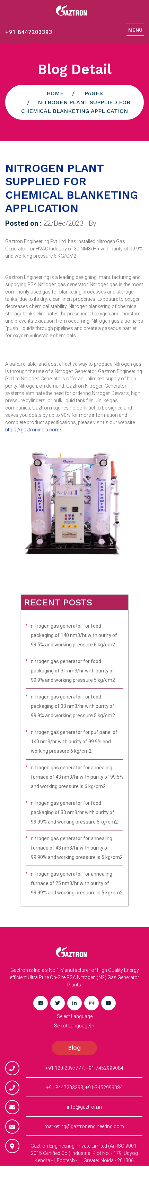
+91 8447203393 (28, 32)
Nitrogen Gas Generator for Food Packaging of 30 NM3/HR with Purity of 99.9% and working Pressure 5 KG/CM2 (73, 706)
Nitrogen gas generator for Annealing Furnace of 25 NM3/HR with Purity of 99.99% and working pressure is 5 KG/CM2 (77, 883)
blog (74, 1048)
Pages (94, 93)
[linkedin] (74, 1003)
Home (55, 93)
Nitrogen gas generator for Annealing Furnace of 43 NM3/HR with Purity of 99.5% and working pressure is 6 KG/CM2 (77, 777)
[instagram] (91, 1003)
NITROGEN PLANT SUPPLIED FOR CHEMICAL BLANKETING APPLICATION (71, 188)
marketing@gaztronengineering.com (84, 1126)
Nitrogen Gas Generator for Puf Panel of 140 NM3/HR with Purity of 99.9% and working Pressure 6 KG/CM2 (74, 741)
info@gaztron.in (84, 1107)
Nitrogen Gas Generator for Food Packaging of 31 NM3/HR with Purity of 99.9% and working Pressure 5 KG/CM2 (73, 671)
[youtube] (108, 1003)
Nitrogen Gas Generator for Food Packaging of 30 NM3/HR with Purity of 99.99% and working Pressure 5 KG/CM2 (74, 812)
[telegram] (57, 1003)
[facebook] (40, 1003)
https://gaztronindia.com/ (33, 429)
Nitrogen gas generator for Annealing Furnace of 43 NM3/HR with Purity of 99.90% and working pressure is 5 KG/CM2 (77, 848)
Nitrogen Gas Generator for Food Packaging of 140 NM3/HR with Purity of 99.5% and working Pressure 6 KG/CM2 (74, 635)
